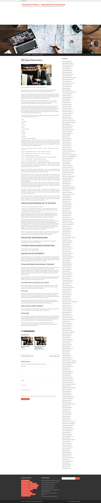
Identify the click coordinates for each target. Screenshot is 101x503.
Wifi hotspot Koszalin (66, 206)
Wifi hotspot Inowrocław (67, 167)
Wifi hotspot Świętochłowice (67, 396)
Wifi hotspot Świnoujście (67, 398)
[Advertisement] (50, 16)
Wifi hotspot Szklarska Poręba (67, 403)
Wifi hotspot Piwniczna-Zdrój (67, 319)
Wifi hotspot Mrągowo (66, 269)
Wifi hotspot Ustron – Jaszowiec (68, 421)
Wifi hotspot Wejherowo (67, 430)
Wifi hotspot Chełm (66, 102)
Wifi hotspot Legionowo (66, 228)
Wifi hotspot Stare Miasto (67, 382)
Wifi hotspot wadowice (66, 427)
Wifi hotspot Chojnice (66, 106)
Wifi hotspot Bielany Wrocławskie (68, 77)
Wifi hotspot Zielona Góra (67, 461)
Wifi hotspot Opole (65, 296)
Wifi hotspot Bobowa (66, 81)
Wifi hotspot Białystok (66, 75)
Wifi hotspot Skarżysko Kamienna (68, 362)
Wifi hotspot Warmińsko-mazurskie (27, 489)
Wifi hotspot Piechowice (66, 317)
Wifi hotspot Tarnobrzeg (66, 407)
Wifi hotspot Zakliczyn (66, 452)
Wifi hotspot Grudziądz (66, 160)
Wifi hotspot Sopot (65, 375)
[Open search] (79, 55)
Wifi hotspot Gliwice (66, 145)
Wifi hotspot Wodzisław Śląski (68, 439)
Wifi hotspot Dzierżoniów (67, 133)
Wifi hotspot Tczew (65, 409)
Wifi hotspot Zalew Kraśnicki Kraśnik (48, 484)
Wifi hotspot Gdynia (66, 140)
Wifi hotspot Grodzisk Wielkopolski (68, 156)
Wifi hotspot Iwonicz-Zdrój (67, 170)
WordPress (74, 501)
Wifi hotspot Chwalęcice (66, 109)
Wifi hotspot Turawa (66, 414)
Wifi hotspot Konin (65, 201)
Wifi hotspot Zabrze (66, 448)
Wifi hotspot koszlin (66, 208)
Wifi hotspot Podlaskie (25, 488)
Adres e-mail (24, 385)
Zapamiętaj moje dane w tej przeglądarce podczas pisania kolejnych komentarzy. (38, 396)
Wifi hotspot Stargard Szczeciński (68, 384)
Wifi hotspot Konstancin (66, 203)
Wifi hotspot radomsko (66, 344)
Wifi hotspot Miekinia (66, 258)
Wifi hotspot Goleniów (66, 149)
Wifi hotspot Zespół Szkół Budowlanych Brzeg (49, 482)
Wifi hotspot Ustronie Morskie (68, 423)
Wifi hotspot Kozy (65, 210)
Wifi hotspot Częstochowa (67, 118)
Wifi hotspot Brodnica (66, 86)
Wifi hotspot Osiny (65, 298)
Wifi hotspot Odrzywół (66, 285)
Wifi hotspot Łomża (66, 466)
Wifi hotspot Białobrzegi (66, 70)
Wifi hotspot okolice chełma (67, 287)
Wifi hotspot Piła (65, 321)
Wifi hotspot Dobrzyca (66, 127)
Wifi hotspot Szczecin (66, 400)
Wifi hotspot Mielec (66, 260)
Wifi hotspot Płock (65, 337)
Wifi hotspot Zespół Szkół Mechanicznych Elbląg (50, 480)
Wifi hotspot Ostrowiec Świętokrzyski (69, 301)
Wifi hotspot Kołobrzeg (66, 212)
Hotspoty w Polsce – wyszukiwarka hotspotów (43, 4)
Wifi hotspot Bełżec (66, 68)
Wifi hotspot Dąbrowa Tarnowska (68, 122)
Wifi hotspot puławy (66, 335)
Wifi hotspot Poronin (66, 326)
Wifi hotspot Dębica (66, 124)
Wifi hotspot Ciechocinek (67, 113)
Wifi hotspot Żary (65, 459)
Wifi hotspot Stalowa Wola (67, 378)
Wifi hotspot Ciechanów (66, 111)
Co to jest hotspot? (26, 54)
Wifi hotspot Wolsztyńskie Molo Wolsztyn (49, 496)
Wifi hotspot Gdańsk (66, 138)
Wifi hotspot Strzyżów (66, 389)
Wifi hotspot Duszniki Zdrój (67, 129)
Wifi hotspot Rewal (65, 346)
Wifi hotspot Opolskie (25, 486)
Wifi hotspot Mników (66, 267)
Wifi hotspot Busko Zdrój (67, 93)
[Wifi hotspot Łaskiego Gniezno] (27, 341)
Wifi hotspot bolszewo (66, 84)
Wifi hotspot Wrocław (66, 445)
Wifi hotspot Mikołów (66, 265)
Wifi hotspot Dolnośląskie (25, 480)
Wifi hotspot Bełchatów (66, 66)
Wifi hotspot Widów (66, 432)
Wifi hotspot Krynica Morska (67, 222)
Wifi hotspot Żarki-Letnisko (67, 457)
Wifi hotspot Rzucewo (66, 357)
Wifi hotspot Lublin (65, 246)
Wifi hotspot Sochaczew (66, 373)
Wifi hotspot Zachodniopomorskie (27, 492)
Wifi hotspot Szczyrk (66, 402)
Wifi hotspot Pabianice (66, 308)
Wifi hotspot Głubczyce (66, 165)
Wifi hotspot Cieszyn (66, 115)
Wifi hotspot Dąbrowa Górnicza (68, 120)
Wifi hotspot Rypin (65, 353)
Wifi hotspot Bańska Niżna (67, 63)
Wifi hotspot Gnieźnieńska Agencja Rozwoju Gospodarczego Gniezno (39, 347)
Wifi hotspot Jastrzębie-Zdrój (67, 176)
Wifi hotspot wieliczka (66, 434)
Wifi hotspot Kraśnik (66, 215)
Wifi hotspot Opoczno (66, 294)
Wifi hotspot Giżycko (66, 142)
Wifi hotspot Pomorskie (33, 488)
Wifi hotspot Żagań (65, 450)
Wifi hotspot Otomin (66, 303)
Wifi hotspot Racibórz (66, 341)
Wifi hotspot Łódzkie (25, 494)
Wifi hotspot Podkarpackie (33, 486)
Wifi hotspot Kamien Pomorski (68, 188)
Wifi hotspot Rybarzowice (67, 348)
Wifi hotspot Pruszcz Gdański (67, 332)
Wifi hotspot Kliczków (66, 199)
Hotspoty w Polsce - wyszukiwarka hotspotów (34, 501)
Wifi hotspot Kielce (65, 197)
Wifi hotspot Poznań (66, 328)
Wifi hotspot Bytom (66, 99)
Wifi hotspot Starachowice (67, 380)
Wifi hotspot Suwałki (66, 391)
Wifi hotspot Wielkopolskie (26, 491)
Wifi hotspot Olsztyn (66, 292)
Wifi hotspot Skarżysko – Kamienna (68, 360)
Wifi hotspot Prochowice (67, 330)
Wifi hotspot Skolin (65, 369)
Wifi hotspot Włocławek (66, 446)
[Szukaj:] (71, 478)
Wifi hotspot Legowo (66, 231)
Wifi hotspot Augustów (66, 61)
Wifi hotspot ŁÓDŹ (65, 464)
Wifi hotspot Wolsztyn (66, 443)
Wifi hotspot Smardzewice (67, 371)
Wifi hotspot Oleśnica (66, 289)
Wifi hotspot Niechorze (66, 274)
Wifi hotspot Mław (65, 271)
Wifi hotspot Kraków (66, 213)
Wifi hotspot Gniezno (24, 58)
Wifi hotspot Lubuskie (32, 483)
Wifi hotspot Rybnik (66, 350)
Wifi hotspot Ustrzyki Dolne (67, 425)
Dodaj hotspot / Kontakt (37, 54)
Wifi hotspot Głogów (66, 163)
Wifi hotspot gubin (65, 161)
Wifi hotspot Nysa (65, 283)
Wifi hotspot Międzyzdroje (67, 256)
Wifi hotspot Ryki (65, 351)
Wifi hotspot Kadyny (66, 183)
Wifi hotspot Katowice (66, 192)
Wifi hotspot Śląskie (32, 494)
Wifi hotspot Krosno (66, 217)
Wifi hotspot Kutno (66, 226)
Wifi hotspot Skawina (66, 364)
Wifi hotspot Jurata (66, 181)
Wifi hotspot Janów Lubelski (67, 172)
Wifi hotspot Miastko (66, 255)
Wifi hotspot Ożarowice (66, 307)
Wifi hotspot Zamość (66, 455)
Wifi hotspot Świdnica (66, 393)
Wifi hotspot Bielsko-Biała (67, 79)
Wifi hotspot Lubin (65, 244)
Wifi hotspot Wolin (65, 441)
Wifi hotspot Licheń (66, 235)
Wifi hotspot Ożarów (66, 305)
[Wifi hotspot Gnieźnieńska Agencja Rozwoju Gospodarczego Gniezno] (40, 341)
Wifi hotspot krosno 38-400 (67, 219)
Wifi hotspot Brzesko (66, 90)
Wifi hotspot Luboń (66, 249)
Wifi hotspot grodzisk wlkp (67, 158)
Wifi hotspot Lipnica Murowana (68, 237)
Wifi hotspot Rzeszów (66, 355)
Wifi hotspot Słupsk (66, 405)
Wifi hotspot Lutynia (66, 251)
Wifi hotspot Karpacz (66, 190)
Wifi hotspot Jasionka (66, 174)
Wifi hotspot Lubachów (66, 240)
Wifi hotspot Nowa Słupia (67, 280)
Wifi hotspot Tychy (65, 416)
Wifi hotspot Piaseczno (66, 314)
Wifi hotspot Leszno (66, 233)
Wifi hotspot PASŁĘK (66, 312)
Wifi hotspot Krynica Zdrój (67, 224)
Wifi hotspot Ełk (65, 136)
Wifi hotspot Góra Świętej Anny (68, 151)
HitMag (78, 501)
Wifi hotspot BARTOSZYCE (67, 65)
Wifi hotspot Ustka (65, 418)
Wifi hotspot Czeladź (66, 117)
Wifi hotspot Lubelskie (25, 483)
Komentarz (23, 366)
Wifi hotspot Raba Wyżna (67, 339)
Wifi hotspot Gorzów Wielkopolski (68, 154)
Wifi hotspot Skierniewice (67, 366)
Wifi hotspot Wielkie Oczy (67, 436)
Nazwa (22, 380)
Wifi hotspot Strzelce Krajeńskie (68, 387)
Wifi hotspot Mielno (66, 262)
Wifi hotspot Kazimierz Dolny (67, 194)
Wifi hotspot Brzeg (65, 88)
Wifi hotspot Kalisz (65, 185)
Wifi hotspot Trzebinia (66, 412)
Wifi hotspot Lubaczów (66, 242)
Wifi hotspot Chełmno (66, 104)
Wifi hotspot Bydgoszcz (66, 97)
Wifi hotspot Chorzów (66, 108)
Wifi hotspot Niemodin (66, 276)
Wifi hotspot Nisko (65, 278)
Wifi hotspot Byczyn (66, 95)
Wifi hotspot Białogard (66, 72)
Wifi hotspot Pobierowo (66, 323)
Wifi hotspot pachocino (66, 310)
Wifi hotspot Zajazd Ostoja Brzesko (48, 486)
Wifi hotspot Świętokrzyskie (26, 495)
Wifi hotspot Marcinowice (67, 253)
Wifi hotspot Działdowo (66, 131)
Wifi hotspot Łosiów (66, 468)
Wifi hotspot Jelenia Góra (67, 179)
